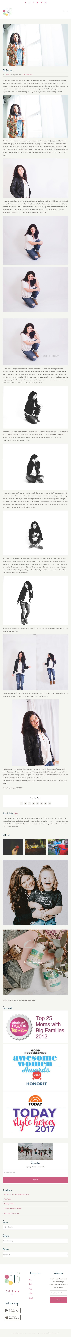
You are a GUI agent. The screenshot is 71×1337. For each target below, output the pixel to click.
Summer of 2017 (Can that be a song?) (16, 1194)
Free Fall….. (13, 844)
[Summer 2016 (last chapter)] (58, 847)
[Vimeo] (18, 1291)
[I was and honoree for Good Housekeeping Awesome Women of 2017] (35, 1045)
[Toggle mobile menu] (67, 11)
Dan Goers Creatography (42, 1333)
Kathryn (7, 75)
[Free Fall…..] (13, 847)
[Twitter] (15, 1291)
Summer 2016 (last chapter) (58, 843)
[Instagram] (9, 1291)
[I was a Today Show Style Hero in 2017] (35, 1093)
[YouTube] (12, 1294)
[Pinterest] (12, 1291)
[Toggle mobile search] (63, 11)
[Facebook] (6, 1291)
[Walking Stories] (35, 847)
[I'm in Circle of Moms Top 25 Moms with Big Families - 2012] (35, 1012)
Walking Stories (35, 844)
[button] (4, 846)
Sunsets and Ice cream (11, 1213)
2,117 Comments (27, 75)
